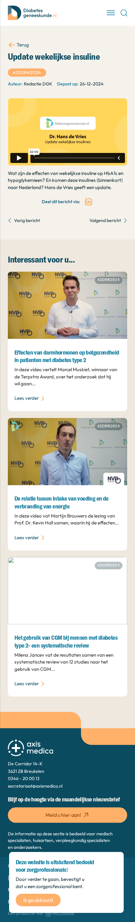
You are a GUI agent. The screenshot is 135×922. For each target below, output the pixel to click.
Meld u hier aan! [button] (63, 815)
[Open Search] (124, 13)
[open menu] (111, 13)
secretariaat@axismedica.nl (35, 786)
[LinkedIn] (88, 202)
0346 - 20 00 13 (24, 778)
